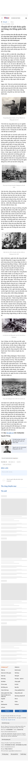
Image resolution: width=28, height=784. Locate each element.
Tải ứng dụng (5, 754)
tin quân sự (10, 433)
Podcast (17, 704)
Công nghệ (17, 681)
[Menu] (2, 18)
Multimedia (4, 704)
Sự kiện (21, 711)
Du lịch (16, 684)
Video (16, 701)
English (3, 698)
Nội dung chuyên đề (20, 695)
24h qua (3, 707)
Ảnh (2, 701)
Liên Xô (18, 461)
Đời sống (3, 678)
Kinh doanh (18, 670)
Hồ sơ (12, 21)
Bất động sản (4, 687)
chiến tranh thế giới (7, 464)
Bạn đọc (17, 687)
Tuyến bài (7, 711)
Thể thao (17, 673)
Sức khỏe (3, 681)
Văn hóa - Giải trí (19, 678)
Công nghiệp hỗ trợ (19, 690)
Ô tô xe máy (4, 684)
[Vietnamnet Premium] (4, 667)
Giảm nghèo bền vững (6, 693)
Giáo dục (3, 675)
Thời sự (3, 670)
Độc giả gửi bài (14, 754)
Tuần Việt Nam (5, 690)
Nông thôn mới (18, 693)
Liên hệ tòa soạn (5, 723)
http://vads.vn (8, 748)
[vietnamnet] (7, 18)
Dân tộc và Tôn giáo (6, 673)
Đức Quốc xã (11, 461)
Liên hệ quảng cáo (6, 739)
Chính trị (17, 667)
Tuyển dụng (23, 754)
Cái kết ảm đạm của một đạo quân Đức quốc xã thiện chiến (19, 441)
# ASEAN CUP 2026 (15, 18)
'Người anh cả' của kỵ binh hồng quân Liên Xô (19, 448)
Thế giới (5, 21)
